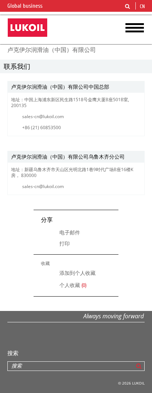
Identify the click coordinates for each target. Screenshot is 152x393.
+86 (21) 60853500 (41, 127)
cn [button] (143, 7)
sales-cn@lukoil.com (43, 116)
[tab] (76, 87)
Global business (25, 6)
